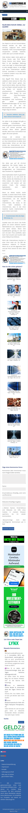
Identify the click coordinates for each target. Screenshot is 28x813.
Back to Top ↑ (14, 811)
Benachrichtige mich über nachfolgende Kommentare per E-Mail (14, 522)
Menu (2, 11)
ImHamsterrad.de (8, 809)
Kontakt (4, 769)
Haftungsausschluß (8, 772)
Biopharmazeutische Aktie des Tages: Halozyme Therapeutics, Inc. (14, 705)
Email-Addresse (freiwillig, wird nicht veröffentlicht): (14, 494)
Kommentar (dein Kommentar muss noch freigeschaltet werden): (14, 472)
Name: (4, 486)
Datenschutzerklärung (8, 764)
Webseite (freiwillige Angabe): (11, 502)
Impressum (5, 767)
